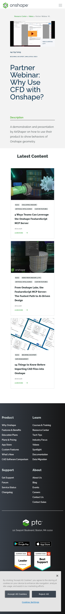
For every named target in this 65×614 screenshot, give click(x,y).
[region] (30, 591)
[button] (32, 34)
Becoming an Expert (17, 56)
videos (31, 16)
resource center (20, 16)
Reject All (44, 594)
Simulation (29, 56)
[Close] (57, 575)
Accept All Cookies (17, 594)
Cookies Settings (30, 602)
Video (35, 56)
